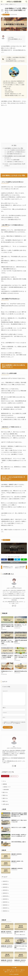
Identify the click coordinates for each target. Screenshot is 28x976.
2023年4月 (6, 902)
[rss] (14, 967)
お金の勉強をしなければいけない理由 (13, 148)
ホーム (4, 781)
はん (14, 586)
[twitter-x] (15, 606)
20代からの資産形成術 (14, 1)
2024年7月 (6, 881)
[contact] (15, 766)
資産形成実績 (6, 789)
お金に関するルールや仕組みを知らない (16, 151)
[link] (13, 606)
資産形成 (5, 784)
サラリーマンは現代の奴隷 (13, 159)
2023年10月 (6, 896)
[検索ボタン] (26, 1)
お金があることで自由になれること (15, 161)
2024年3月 (6, 887)
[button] (4, 559)
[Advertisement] (14, 124)
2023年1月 (6, 911)
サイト (4, 717)
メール (4, 712)
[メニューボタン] (1, 1)
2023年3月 (6, 905)
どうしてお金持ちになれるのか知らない (16, 150)
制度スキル (5, 801)
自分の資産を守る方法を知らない (14, 153)
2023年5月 (6, 899)
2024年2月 (6, 890)
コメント (5, 691)
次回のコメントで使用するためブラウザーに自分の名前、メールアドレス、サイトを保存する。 (14, 723)
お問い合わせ (6, 804)
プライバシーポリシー (19, 971)
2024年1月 (6, 893)
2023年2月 (6, 908)
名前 (4, 707)
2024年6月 (6, 884)
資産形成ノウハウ (6, 14)
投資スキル (5, 795)
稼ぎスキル (5, 792)
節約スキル (5, 798)
